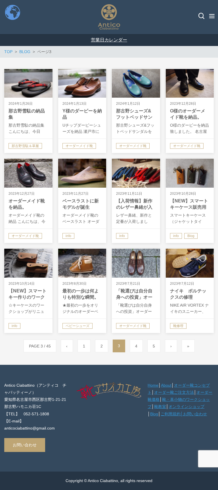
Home (153, 385)
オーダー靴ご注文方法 (174, 392)
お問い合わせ (25, 445)
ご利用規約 (171, 414)
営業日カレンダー (109, 39)
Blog (154, 414)
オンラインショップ (186, 406)
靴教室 (160, 406)
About (166, 385)
